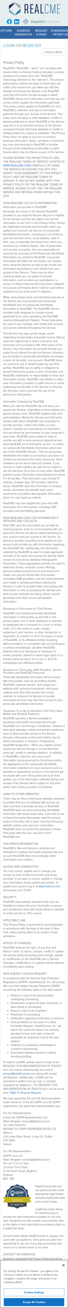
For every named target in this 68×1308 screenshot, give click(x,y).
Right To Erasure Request (25, 1092)
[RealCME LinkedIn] (16, 21)
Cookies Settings (34, 1292)
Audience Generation (23, 32)
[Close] (63, 1265)
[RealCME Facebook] (9, 21)
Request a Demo (41, 32)
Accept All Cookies (34, 1302)
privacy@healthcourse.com (19, 1073)
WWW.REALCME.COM (16, 165)
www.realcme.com (49, 886)
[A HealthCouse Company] (41, 21)
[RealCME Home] (34, 8)
